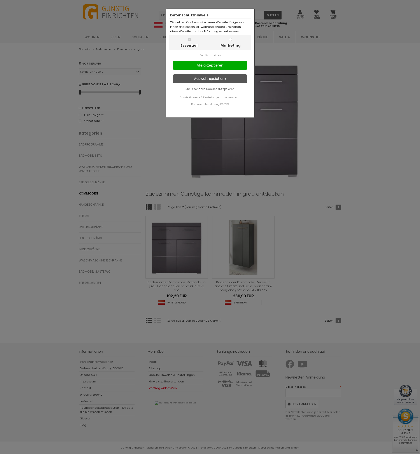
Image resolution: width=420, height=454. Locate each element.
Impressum (231, 97)
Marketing (230, 45)
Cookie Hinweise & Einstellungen (200, 97)
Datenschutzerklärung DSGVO (210, 104)
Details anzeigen (210, 55)
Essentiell (189, 45)
